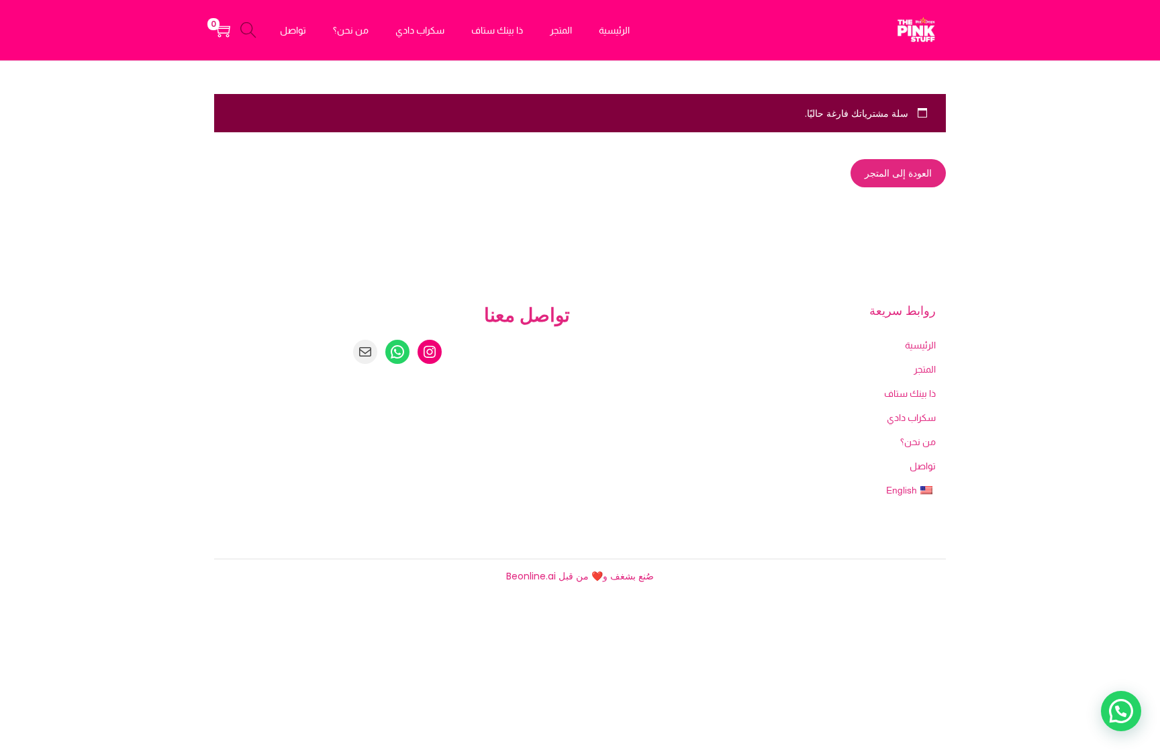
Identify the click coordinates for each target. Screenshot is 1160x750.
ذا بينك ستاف (910, 393)
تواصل (923, 466)
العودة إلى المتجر (898, 173)
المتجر (925, 369)
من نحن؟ (918, 441)
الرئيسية (920, 345)
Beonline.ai (531, 576)
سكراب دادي (911, 417)
